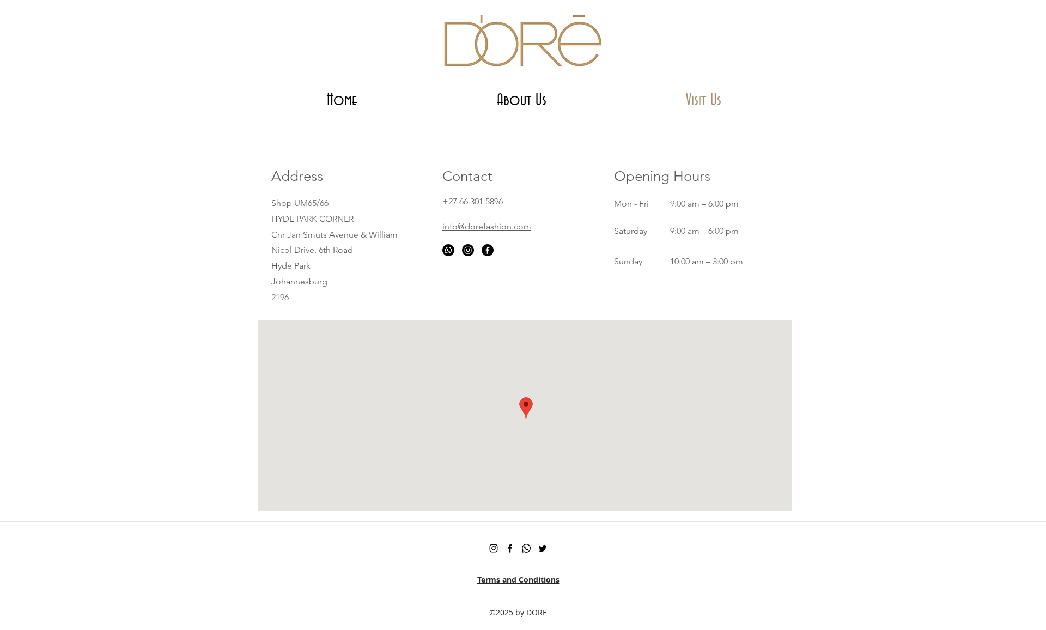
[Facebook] (488, 250)
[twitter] (542, 548)
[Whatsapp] (448, 250)
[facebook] (509, 548)
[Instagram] (468, 250)
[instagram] (493, 548)
